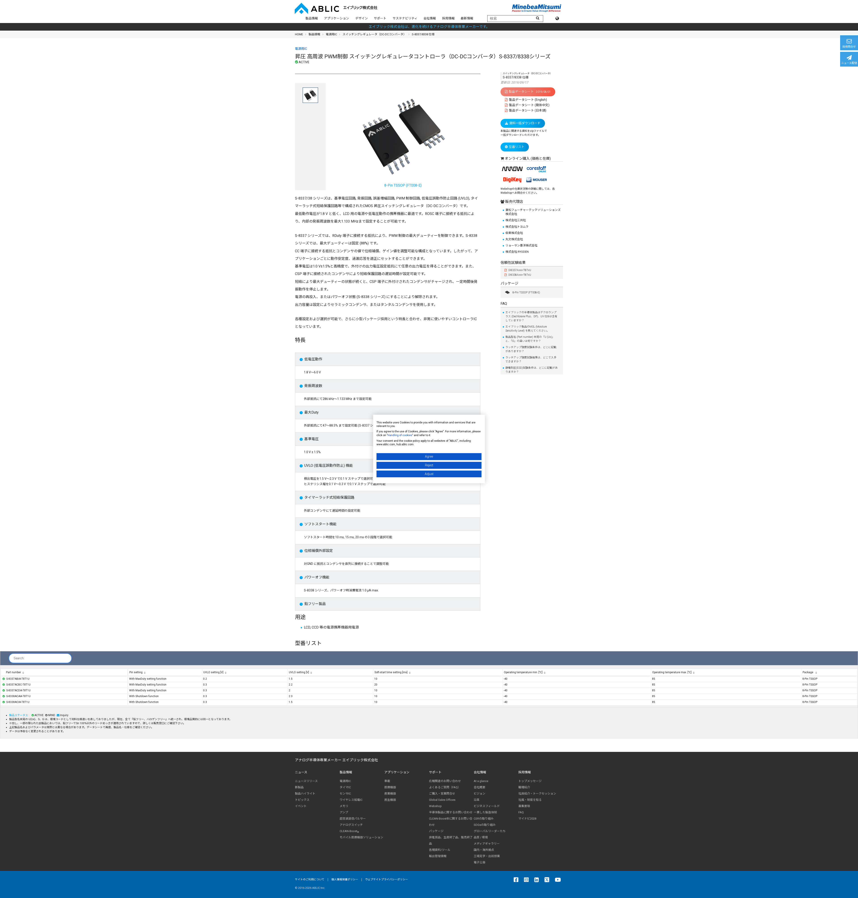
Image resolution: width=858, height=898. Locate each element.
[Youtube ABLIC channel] (559, 879)
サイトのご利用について (309, 879)
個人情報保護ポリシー (344, 879)
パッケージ (509, 283)
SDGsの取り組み (485, 824)
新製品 (299, 787)
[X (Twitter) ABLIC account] (548, 879)
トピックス (302, 799)
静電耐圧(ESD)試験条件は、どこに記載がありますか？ (531, 369)
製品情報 (311, 18)
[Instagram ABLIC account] (527, 879)
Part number (13, 672)
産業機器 (390, 793)
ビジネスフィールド (487, 806)
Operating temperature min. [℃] (523, 672)
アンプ (344, 812)
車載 (387, 781)
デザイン (361, 18)
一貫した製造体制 (485, 812)
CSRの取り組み (484, 818)
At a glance (481, 781)
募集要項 (524, 806)
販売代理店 (513, 202)
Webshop (435, 806)
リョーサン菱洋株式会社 (521, 245)
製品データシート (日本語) (527, 110)
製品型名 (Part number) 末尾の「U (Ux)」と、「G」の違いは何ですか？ (530, 339)
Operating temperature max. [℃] (672, 672)
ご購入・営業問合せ (442, 793)
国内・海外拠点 (484, 850)
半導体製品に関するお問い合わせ (451, 812)
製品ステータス (19, 715)
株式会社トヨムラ (516, 226)
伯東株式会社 (514, 233)
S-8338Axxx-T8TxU (519, 274)
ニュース (301, 772)
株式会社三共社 (515, 220)
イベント (301, 806)
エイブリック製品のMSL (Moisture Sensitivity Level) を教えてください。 (527, 328)
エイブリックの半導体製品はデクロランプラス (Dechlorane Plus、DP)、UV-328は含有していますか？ (531, 316)
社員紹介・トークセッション (537, 793)
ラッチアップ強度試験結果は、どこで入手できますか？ (530, 359)
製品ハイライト (305, 793)
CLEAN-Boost (349, 831)
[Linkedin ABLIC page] (537, 879)
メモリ (344, 806)
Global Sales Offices (442, 799)
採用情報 (448, 18)
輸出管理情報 (437, 856)
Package (808, 672)
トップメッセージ (530, 781)
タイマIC (345, 787)
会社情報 (429, 18)
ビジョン (479, 793)
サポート (380, 18)
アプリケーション (336, 18)
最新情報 (467, 18)
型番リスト (516, 147)
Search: (19, 658)
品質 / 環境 (481, 837)
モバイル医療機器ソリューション (361, 837)
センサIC (345, 793)
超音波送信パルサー (353, 818)
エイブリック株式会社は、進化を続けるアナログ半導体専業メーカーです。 (429, 27)
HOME (299, 34)
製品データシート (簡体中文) (528, 105)
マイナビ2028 (527, 818)
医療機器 (390, 787)
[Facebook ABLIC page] (517, 879)
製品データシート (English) (527, 99)
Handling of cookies (400, 435)
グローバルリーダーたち (490, 831)
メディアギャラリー (487, 843)
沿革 (476, 799)
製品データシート (530, 91)
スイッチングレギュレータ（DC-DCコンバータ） (374, 34)
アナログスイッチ (351, 824)
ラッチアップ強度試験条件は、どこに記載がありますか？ (530, 349)
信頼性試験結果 (513, 263)
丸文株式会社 (514, 239)
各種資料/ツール (439, 850)
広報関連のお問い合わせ (445, 781)
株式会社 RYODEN (517, 251)
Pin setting (136, 672)
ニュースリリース (306, 781)
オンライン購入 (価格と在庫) (528, 158)
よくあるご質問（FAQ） (445, 787)
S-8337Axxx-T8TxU (519, 270)
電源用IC (331, 34)
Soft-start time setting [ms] (391, 672)
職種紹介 (524, 787)
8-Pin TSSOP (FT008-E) (526, 292)
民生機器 (390, 799)
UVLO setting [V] (213, 672)
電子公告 (479, 862)
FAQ (503, 303)
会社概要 (479, 787)
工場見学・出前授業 (487, 856)
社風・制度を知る (530, 799)
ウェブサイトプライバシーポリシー (386, 879)
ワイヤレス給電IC (351, 799)
